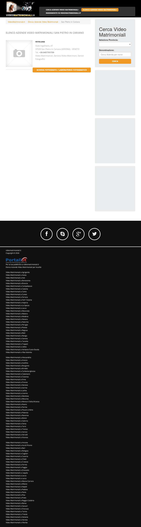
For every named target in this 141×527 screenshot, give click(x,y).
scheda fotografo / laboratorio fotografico (62, 70)
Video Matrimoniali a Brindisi (17, 368)
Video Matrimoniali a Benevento (18, 280)
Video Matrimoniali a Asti (15, 278)
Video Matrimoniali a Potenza (17, 412)
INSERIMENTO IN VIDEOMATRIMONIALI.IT (63, 13)
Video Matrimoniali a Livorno (17, 393)
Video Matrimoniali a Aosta (16, 275)
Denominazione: (106, 50)
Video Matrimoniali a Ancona (17, 442)
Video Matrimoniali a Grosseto (17, 470)
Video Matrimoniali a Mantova (17, 396)
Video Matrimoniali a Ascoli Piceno (19, 445)
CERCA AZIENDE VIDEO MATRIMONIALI (62, 10)
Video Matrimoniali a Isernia (16, 388)
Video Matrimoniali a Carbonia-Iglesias (20, 371)
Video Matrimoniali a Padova (17, 489)
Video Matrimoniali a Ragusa (17, 330)
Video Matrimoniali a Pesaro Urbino (19, 410)
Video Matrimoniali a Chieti (16, 459)
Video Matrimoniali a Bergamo (17, 365)
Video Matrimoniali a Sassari (17, 506)
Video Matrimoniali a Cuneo (16, 294)
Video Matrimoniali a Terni (16, 426)
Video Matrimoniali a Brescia (17, 283)
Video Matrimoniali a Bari (15, 448)
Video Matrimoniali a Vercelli (17, 434)
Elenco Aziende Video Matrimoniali (43, 21)
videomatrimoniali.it (13, 250)
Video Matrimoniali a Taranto (17, 341)
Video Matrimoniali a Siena (16, 423)
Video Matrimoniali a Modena (17, 316)
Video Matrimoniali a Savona (17, 338)
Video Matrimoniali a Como (16, 291)
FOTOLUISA (40, 42)
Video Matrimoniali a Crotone (17, 462)
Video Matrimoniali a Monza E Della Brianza (22, 401)
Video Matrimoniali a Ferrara (17, 297)
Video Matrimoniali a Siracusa (17, 509)
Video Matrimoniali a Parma (16, 407)
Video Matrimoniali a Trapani (17, 344)
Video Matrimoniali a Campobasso (19, 286)
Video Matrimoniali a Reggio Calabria (20, 500)
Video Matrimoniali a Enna (16, 379)
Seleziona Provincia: (108, 39)
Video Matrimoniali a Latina (16, 390)
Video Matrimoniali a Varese (16, 432)
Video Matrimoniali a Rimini (16, 418)
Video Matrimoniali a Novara (17, 319)
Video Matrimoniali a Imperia (17, 302)
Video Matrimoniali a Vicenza (17, 437)
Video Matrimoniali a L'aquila (17, 473)
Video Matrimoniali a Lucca (16, 478)
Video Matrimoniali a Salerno (17, 421)
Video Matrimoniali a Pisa (15, 495)
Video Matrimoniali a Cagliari (17, 453)
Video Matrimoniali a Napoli (16, 486)
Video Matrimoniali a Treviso (17, 429)
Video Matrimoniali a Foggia (16, 467)
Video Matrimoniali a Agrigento (18, 272)
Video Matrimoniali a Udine (16, 347)
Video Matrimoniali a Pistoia (16, 327)
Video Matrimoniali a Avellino (17, 363)
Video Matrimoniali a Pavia (16, 492)
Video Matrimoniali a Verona (17, 520)
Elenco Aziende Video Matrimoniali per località (23, 267)
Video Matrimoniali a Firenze (17, 382)
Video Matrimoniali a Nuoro (16, 404)
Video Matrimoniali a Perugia (17, 325)
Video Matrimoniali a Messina (17, 399)
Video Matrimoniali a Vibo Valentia (19, 352)
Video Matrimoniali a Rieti (15, 333)
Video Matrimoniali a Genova (17, 385)
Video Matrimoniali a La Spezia (17, 305)
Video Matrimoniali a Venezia (17, 517)
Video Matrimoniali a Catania (17, 289)
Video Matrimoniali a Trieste (16, 514)
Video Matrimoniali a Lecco (16, 308)
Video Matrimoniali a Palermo (17, 322)
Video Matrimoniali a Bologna (17, 451)
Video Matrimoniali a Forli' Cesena (19, 300)
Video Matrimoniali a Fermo (16, 464)
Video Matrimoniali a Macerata (17, 311)
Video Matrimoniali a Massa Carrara (20, 481)
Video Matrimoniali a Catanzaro (18, 374)
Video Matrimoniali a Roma (16, 503)
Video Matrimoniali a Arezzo (16, 360)
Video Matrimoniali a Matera (17, 313)
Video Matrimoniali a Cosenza (17, 377)
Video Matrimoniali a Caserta (17, 456)
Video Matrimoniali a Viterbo (17, 522)
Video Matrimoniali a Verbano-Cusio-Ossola (22, 349)
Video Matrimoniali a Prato (16, 498)
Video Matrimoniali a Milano (16, 484)
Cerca (115, 61)
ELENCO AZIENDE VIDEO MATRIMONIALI (100, 10)
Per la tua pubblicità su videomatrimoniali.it (22, 264)
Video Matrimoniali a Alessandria (18, 357)
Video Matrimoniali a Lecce (16, 475)
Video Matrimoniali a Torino (16, 511)
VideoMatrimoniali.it (16, 21)
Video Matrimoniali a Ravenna (17, 415)
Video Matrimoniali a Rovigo (16, 336)
